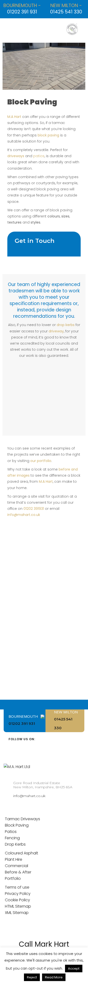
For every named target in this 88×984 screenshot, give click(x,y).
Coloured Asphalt (21, 853)
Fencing (12, 838)
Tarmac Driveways (22, 819)
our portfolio (40, 460)
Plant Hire (13, 859)
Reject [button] (32, 977)
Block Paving (17, 825)
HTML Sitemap (18, 906)
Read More (54, 977)
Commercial (16, 866)
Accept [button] (73, 968)
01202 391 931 (22, 12)
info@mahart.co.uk (23, 514)
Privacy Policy (18, 893)
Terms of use (17, 887)
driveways (15, 156)
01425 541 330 (66, 12)
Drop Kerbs (15, 844)
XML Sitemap (17, 912)
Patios (11, 831)
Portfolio (13, 878)
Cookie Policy (17, 900)
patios (38, 156)
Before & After (18, 872)
